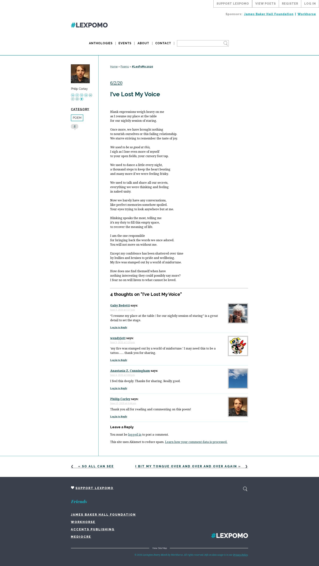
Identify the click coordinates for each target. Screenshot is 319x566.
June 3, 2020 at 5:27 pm (122, 309)
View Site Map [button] (159, 548)
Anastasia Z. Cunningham (130, 371)
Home (114, 66)
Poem (77, 118)
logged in (134, 434)
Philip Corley (79, 89)
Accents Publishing (93, 529)
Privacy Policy (240, 554)
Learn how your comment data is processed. (196, 442)
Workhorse (307, 14)
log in (310, 3)
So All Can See (98, 466)
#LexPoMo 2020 (142, 66)
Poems (125, 66)
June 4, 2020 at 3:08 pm (122, 375)
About (143, 43)
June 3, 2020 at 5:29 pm (122, 342)
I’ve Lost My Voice (135, 94)
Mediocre (81, 537)
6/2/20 (116, 83)
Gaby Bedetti (120, 305)
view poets (265, 3)
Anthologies (101, 43)
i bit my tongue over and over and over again (186, 466)
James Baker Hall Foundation (269, 14)
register (290, 3)
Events (125, 43)
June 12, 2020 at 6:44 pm (123, 403)
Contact (163, 43)
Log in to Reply (118, 327)
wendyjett (118, 338)
